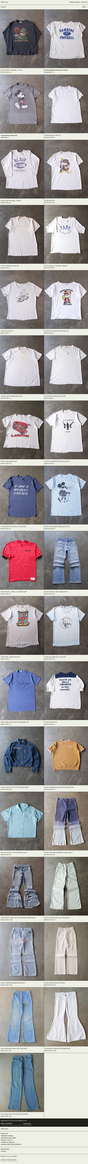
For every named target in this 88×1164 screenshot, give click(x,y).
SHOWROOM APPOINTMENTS (11, 1144)
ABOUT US (4, 1133)
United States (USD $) (8, 1160)
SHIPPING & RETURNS (8, 1138)
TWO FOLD (4, 2)
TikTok (3, 1151)
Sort (84, 7)
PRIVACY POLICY (6, 1140)
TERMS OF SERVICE (8, 1142)
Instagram (5, 1149)
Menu (72, 2)
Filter (3, 7)
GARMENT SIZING (7, 1136)
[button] (77, 2)
